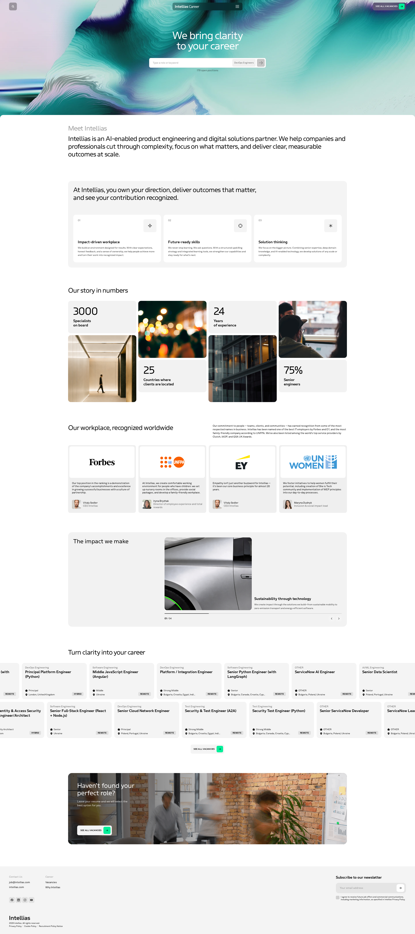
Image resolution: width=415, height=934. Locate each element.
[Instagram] (25, 900)
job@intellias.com (19, 882)
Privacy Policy (15, 926)
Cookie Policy (30, 926)
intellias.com (16, 887)
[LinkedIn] (18, 900)
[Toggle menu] (237, 6)
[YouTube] (31, 900)
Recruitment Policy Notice (51, 926)
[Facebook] (12, 900)
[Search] (13, 6)
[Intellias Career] (187, 6)
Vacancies (51, 882)
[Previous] (332, 618)
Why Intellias (52, 887)
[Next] (339, 618)
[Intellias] (36, 918)
